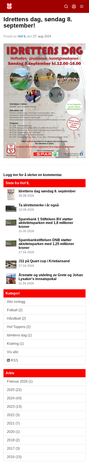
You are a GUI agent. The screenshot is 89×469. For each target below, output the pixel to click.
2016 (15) (14, 457)
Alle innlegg (16, 301)
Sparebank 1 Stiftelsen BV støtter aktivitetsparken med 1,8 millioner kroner (46, 222)
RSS (14, 360)
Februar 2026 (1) (20, 381)
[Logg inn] (74, 6)
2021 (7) (13, 423)
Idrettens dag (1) (19, 335)
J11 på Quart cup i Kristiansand (44, 261)
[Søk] (66, 6)
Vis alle (12, 352)
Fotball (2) (14, 310)
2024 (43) (14, 398)
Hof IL (22, 36)
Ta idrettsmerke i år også (39, 205)
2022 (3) (13, 415)
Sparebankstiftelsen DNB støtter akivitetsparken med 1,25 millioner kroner (46, 243)
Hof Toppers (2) (18, 327)
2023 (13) (14, 406)
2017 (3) (13, 448)
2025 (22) (14, 390)
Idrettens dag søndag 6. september (47, 191)
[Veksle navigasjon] (82, 6)
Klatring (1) (15, 343)
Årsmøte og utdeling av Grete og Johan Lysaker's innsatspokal (51, 277)
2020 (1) (13, 432)
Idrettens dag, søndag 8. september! (37, 22)
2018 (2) (13, 440)
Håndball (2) (16, 318)
